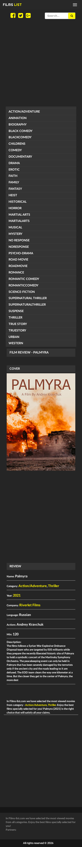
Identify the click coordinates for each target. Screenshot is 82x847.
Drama (14, 163)
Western (16, 343)
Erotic (14, 169)
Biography (18, 124)
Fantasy (15, 188)
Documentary (20, 156)
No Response (19, 240)
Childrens (17, 143)
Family (14, 182)
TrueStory (17, 330)
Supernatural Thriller (28, 298)
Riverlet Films (29, 605)
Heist (13, 195)
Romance (16, 272)
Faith (13, 175)
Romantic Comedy (24, 278)
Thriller (15, 317)
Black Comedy (20, 131)
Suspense (16, 311)
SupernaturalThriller (27, 304)
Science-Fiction (22, 291)
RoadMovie (18, 266)
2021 (17, 595)
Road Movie (18, 259)
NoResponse (19, 246)
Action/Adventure (24, 111)
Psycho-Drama (21, 253)
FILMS (12, 4)
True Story (18, 324)
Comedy (15, 150)
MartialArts (19, 220)
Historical (18, 201)
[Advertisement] (41, 63)
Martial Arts (19, 214)
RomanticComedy (23, 285)
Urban (14, 336)
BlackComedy (20, 137)
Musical (15, 227)
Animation (18, 118)
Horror (15, 208)
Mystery (15, 233)
